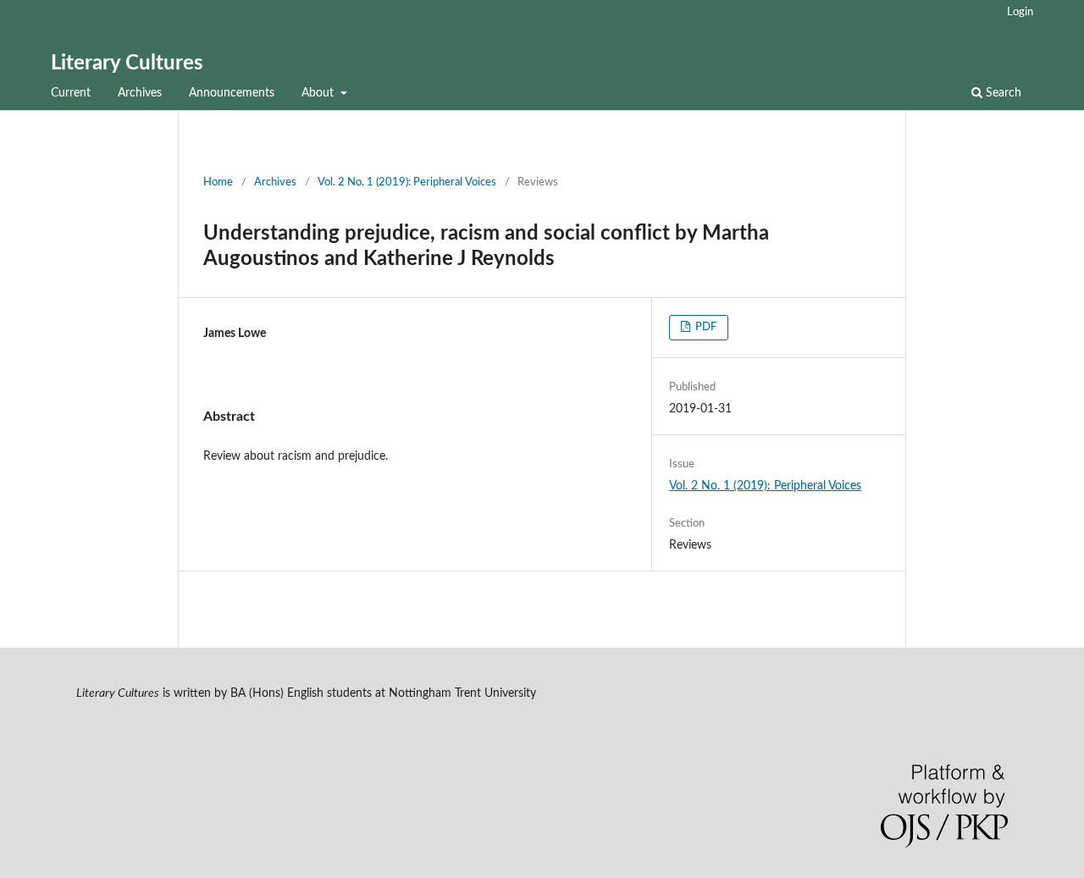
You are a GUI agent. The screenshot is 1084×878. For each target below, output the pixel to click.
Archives (140, 93)
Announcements (231, 93)
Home (218, 182)
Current (71, 93)
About (319, 93)
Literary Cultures (127, 63)
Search (1001, 93)
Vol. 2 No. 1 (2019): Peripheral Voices (407, 182)
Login (1020, 12)
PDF (704, 327)
